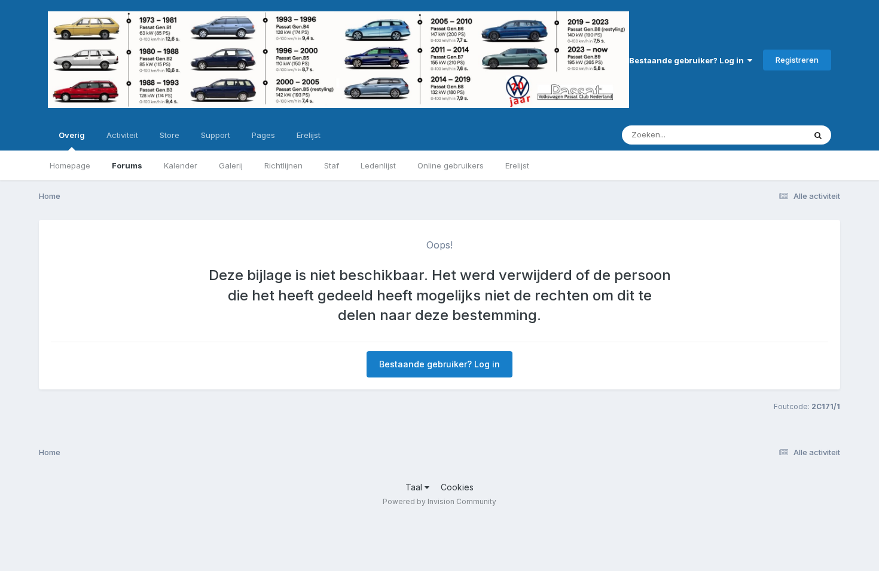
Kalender (180, 165)
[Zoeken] (818, 135)
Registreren (797, 60)
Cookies (457, 487)
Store (169, 135)
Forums (127, 165)
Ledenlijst (378, 165)
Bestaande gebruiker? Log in (688, 60)
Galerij (231, 165)
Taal (415, 487)
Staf (331, 165)
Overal (777, 134)
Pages (263, 135)
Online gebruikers (450, 165)
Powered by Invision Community (439, 501)
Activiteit (122, 135)
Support (215, 135)
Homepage (70, 165)
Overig (72, 135)
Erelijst (517, 165)
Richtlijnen (283, 165)
